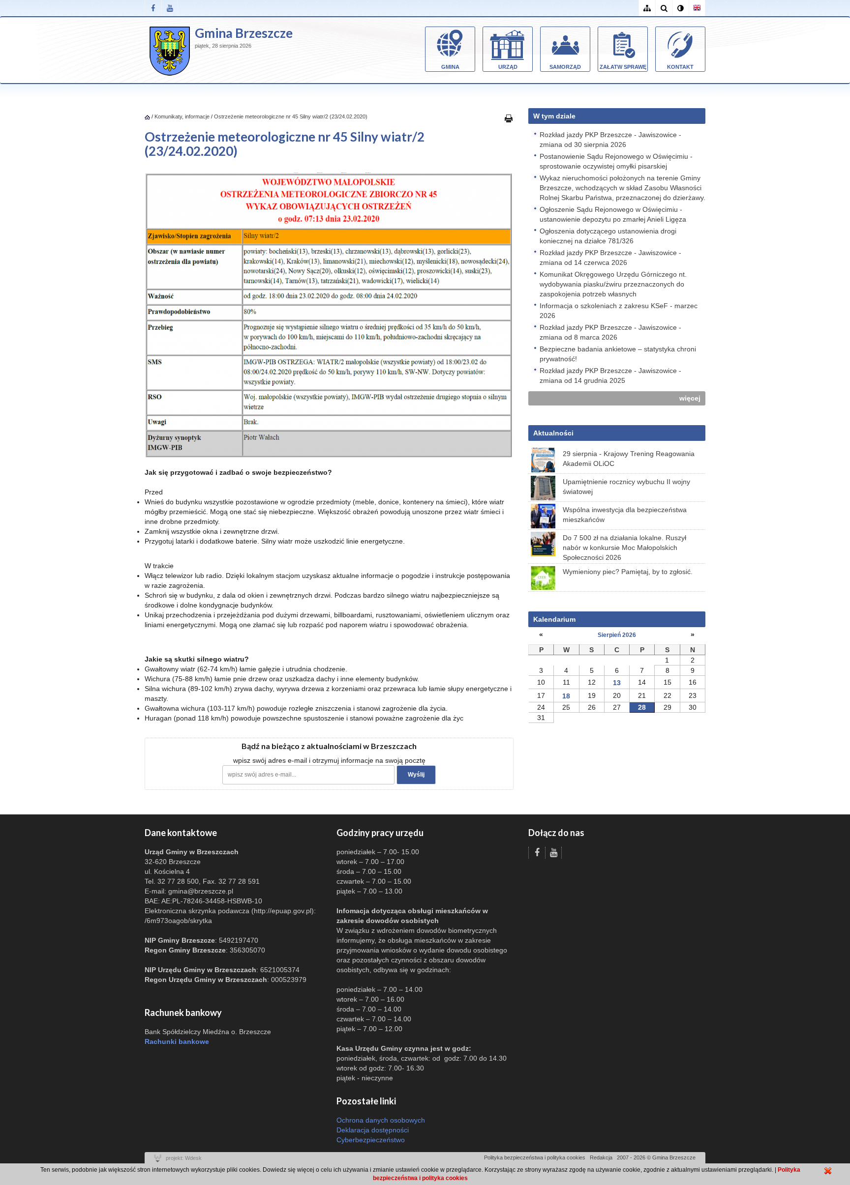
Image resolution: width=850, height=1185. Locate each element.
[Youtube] (169, 8)
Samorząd (565, 67)
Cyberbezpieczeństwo (370, 1140)
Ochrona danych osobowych (380, 1120)
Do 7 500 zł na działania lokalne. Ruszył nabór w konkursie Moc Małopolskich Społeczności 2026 (624, 547)
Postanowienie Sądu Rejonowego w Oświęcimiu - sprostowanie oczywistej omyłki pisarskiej (616, 161)
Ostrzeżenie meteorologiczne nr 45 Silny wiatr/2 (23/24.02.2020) (290, 116)
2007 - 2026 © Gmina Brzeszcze (656, 1157)
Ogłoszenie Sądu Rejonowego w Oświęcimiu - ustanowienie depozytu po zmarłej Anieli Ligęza (613, 214)
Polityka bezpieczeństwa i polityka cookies (534, 1157)
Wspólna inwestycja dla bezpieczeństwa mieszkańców (625, 514)
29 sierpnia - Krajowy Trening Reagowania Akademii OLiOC (629, 458)
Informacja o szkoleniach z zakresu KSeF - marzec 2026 (619, 310)
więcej (689, 398)
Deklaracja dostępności (372, 1130)
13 (617, 683)
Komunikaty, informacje (182, 116)
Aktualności (553, 433)
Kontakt (680, 67)
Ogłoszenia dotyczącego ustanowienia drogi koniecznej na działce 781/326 (608, 236)
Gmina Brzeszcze (244, 33)
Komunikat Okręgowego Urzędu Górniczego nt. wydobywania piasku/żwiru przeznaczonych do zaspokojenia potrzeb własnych (613, 284)
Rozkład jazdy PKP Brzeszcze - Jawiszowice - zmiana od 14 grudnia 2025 (610, 375)
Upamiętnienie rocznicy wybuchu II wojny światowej (626, 486)
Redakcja (601, 1157)
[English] (697, 8)
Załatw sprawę (623, 67)
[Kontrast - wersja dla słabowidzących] (680, 8)
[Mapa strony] (646, 8)
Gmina (450, 67)
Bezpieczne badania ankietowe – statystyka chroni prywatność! (618, 354)
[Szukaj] (663, 8)
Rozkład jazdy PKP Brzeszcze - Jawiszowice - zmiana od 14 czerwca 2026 (610, 257)
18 (566, 696)
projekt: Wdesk (184, 1158)
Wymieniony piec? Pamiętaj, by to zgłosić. (628, 572)
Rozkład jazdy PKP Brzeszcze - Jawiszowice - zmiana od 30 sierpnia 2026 (610, 139)
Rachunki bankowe (177, 1041)
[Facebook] (153, 8)
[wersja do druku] (509, 118)
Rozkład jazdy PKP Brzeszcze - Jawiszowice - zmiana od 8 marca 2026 (610, 332)
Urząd (507, 67)
